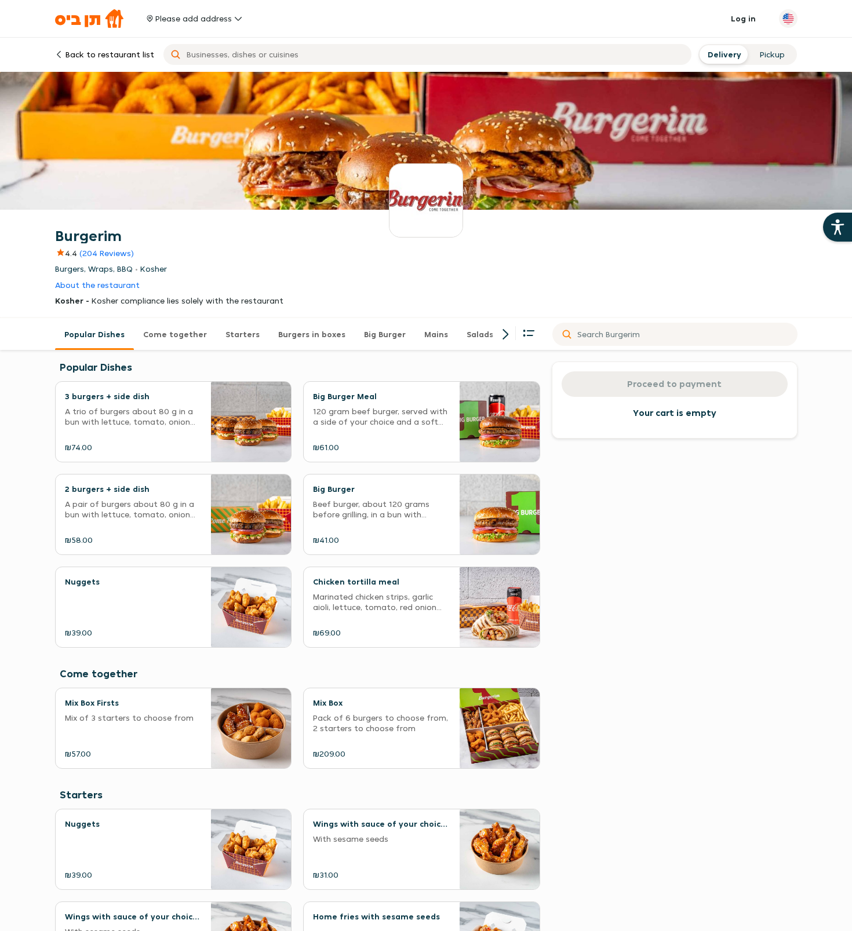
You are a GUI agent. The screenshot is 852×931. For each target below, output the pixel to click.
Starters (242, 334)
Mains (436, 334)
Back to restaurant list (109, 54)
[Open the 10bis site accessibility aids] (837, 227)
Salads (480, 334)
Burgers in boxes (311, 334)
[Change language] (788, 18)
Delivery (723, 54)
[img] (66, 253)
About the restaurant (97, 285)
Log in (743, 18)
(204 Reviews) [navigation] (106, 253)
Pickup (772, 54)
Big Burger (385, 334)
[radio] (723, 54)
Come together (175, 334)
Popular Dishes (94, 334)
